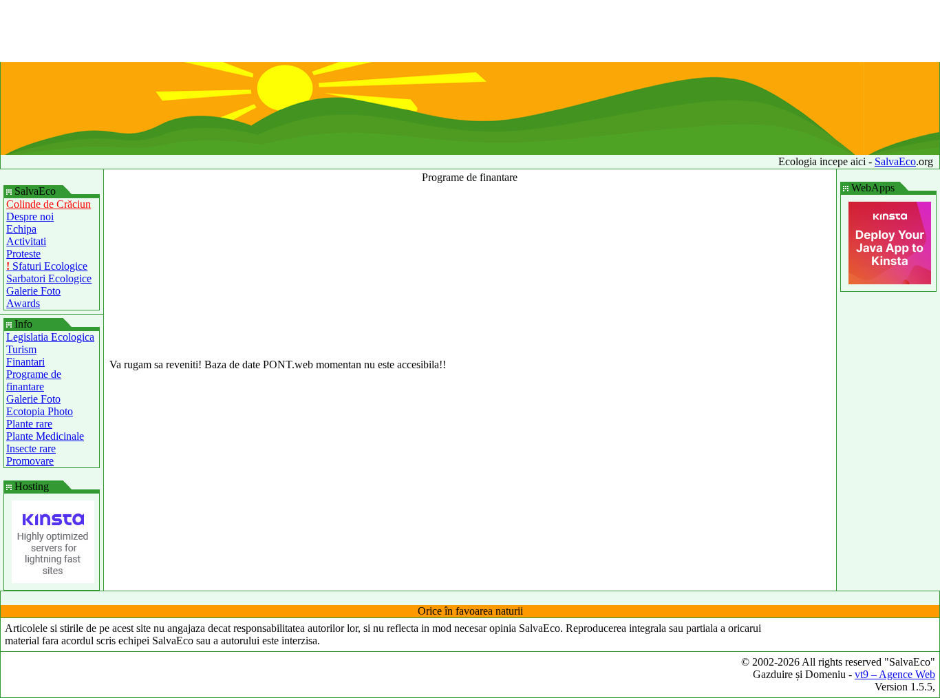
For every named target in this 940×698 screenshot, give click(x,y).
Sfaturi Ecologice (46, 266)
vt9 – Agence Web (895, 674)
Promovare (30, 461)
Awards (23, 303)
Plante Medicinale (45, 436)
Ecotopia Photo (39, 411)
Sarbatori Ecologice (49, 278)
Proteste (23, 254)
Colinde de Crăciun (48, 204)
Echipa (21, 229)
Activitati (26, 241)
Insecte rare (31, 448)
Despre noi (30, 216)
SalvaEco (895, 161)
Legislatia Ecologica (50, 337)
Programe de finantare (33, 380)
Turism (21, 349)
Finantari (25, 362)
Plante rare (29, 424)
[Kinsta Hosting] (53, 579)
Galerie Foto (33, 291)
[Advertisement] (470, 31)
